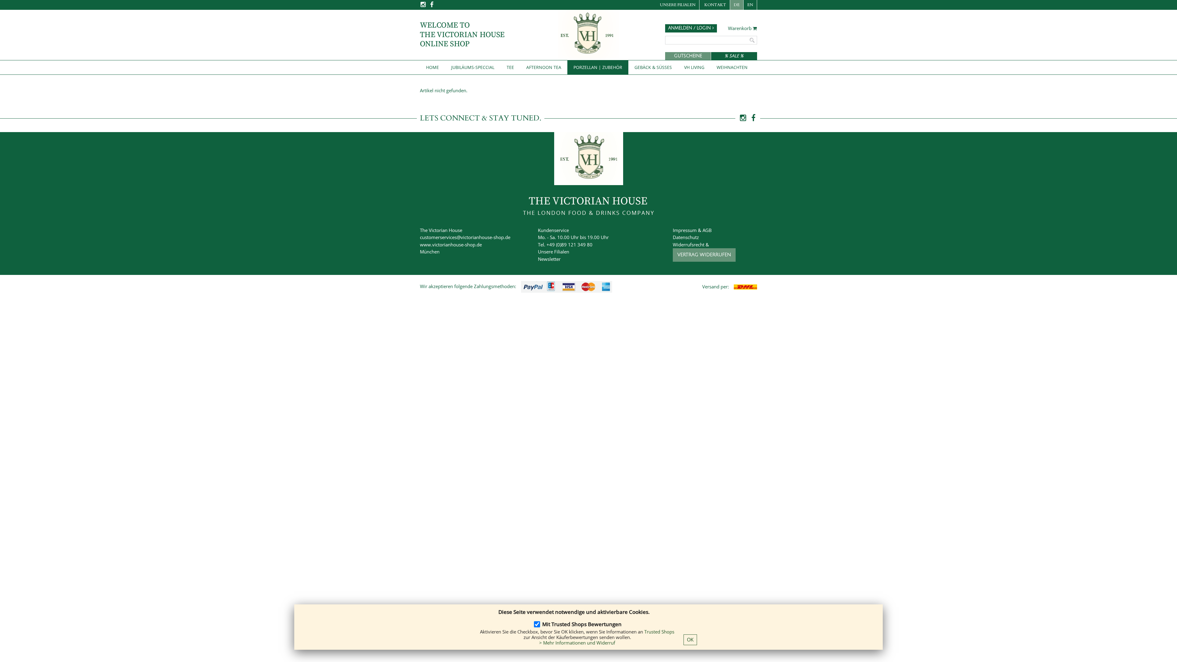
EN (750, 5)
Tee (510, 67)
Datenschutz (686, 237)
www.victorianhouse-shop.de (451, 245)
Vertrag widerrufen (704, 254)
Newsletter (549, 259)
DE (737, 5)
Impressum (685, 230)
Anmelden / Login (690, 28)
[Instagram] (423, 6)
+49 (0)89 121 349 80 (569, 245)
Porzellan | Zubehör (597, 67)
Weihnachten (732, 67)
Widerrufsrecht (688, 245)
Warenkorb (740, 28)
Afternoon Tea (543, 67)
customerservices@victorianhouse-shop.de (465, 237)
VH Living (694, 67)
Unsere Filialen (677, 5)
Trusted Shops (659, 632)
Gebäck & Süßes (653, 67)
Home (432, 67)
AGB (707, 230)
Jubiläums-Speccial (472, 67)
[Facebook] (432, 6)
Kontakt (715, 5)
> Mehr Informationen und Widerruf (577, 643)
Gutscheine (688, 56)
